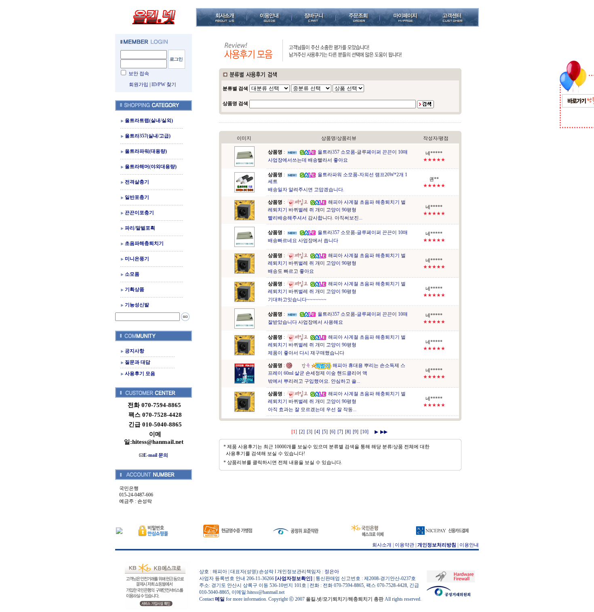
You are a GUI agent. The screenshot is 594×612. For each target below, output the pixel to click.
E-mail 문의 (155, 455)
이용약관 (404, 545)
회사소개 (382, 545)
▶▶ (384, 432)
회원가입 (138, 84)
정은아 (331, 571)
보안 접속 (138, 73)
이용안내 (469, 545)
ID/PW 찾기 (164, 84)
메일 (220, 599)
